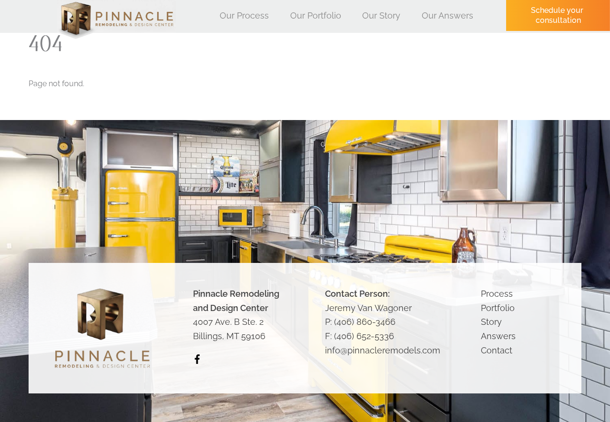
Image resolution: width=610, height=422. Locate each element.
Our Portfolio (315, 15)
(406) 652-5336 (364, 336)
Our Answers (447, 15)
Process (497, 294)
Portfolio (498, 308)
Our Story (381, 15)
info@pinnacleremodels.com (382, 350)
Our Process (244, 15)
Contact (496, 350)
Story (491, 322)
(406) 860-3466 (365, 322)
